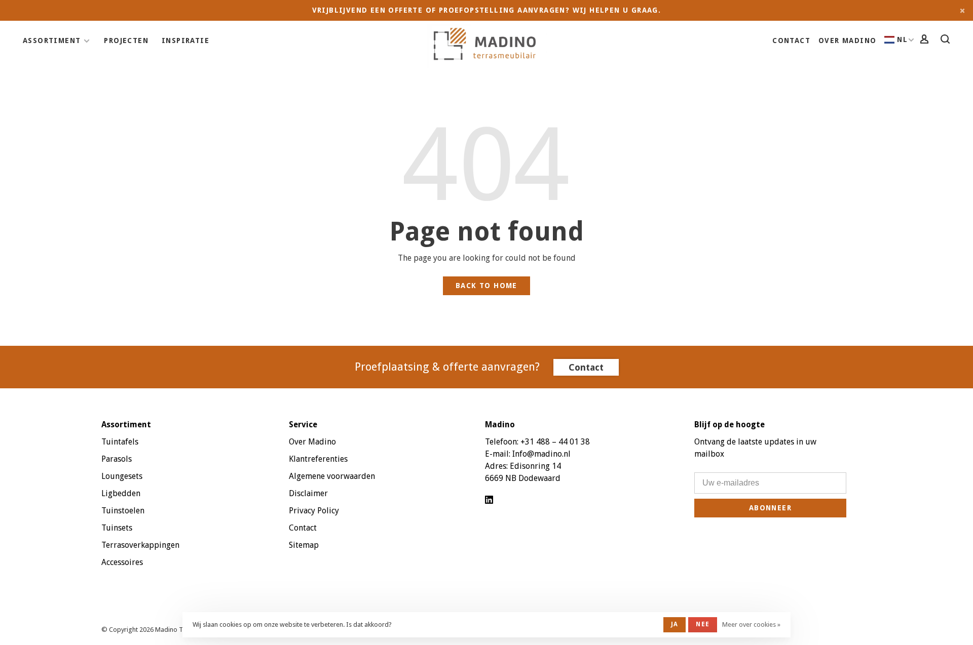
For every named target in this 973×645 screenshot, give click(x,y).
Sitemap (304, 545)
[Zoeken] (947, 40)
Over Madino (847, 40)
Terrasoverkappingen (140, 545)
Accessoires (122, 562)
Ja (674, 624)
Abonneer (770, 508)
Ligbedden (120, 493)
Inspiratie (185, 40)
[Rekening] (926, 40)
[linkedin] (489, 500)
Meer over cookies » (751, 624)
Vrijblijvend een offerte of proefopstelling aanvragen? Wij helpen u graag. (486, 10)
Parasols (116, 459)
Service (303, 424)
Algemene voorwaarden (332, 476)
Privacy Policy (314, 510)
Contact (791, 40)
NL (902, 39)
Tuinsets (116, 528)
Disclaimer (308, 493)
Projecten (126, 40)
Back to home (486, 285)
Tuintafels (119, 442)
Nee (702, 624)
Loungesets (121, 476)
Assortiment (52, 40)
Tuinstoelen (122, 510)
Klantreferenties (318, 459)
